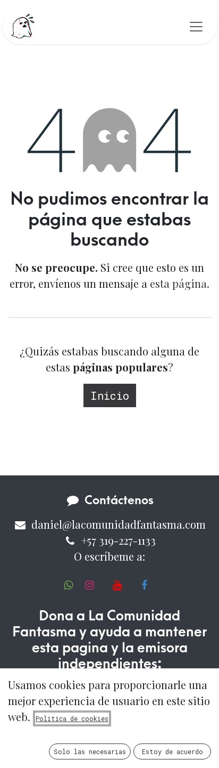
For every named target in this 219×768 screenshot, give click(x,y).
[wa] (68, 585)
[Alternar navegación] (196, 26)
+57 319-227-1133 (118, 540)
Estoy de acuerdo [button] (172, 751)
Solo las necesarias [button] (90, 751)
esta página (178, 283)
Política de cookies (72, 718)
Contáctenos (119, 500)
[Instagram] (89, 585)
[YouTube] (117, 585)
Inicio (109, 395)
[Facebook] (144, 585)
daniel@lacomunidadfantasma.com (118, 524)
